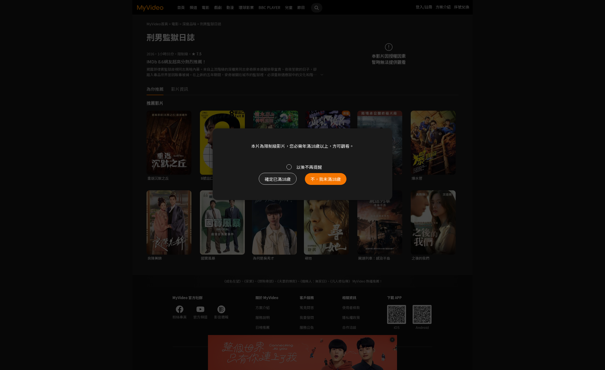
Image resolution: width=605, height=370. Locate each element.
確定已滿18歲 (278, 179)
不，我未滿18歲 (326, 179)
